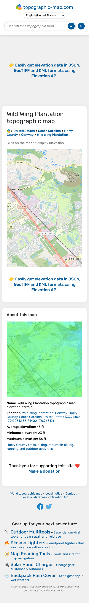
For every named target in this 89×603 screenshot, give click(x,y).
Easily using (47, 70)
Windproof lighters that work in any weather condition (47, 545)
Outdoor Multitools (30, 532)
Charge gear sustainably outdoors (43, 567)
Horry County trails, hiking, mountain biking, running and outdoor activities (40, 447)
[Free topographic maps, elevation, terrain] (8, 131)
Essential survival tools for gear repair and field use (45, 534)
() (43, 417)
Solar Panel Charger (32, 564)
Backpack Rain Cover (33, 575)
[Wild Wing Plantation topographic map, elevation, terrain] (44, 359)
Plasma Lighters (28, 542)
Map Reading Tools (30, 553)
